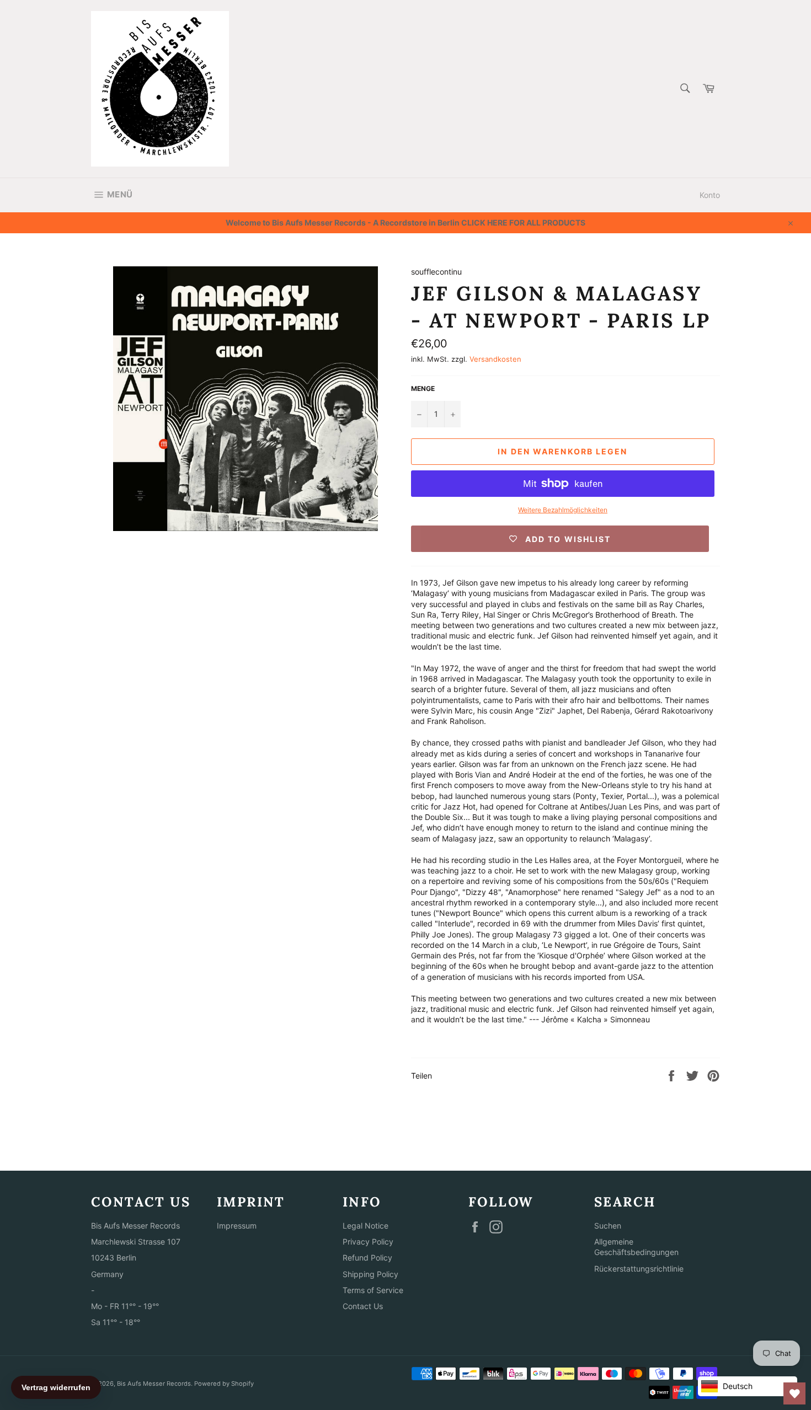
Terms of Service (373, 1290)
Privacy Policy (368, 1241)
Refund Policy (367, 1257)
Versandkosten (495, 359)
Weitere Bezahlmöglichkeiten (562, 510)
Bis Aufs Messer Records (154, 1383)
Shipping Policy (370, 1274)
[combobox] (684, 89)
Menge (423, 388)
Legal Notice (365, 1225)
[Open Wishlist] (794, 1393)
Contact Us (363, 1306)
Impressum (237, 1225)
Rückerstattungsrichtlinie (639, 1268)
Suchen (607, 1225)
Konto (710, 195)
